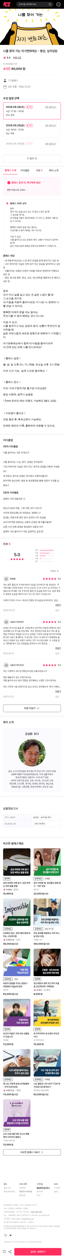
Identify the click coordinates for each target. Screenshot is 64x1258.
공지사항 (40, 1192)
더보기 (58, 605)
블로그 (56, 1192)
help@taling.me (27, 1219)
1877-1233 (15, 1219)
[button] (32, 111)
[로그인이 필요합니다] (4, 1252)
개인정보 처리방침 (25, 1192)
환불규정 (22, 1195)
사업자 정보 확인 (36, 1212)
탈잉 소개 (7, 1188)
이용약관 (22, 1188)
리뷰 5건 (17, 57)
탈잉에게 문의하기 (43, 1188)
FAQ (38, 1195)
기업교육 (57, 1188)
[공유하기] (10, 1252)
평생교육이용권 (9, 1192)
